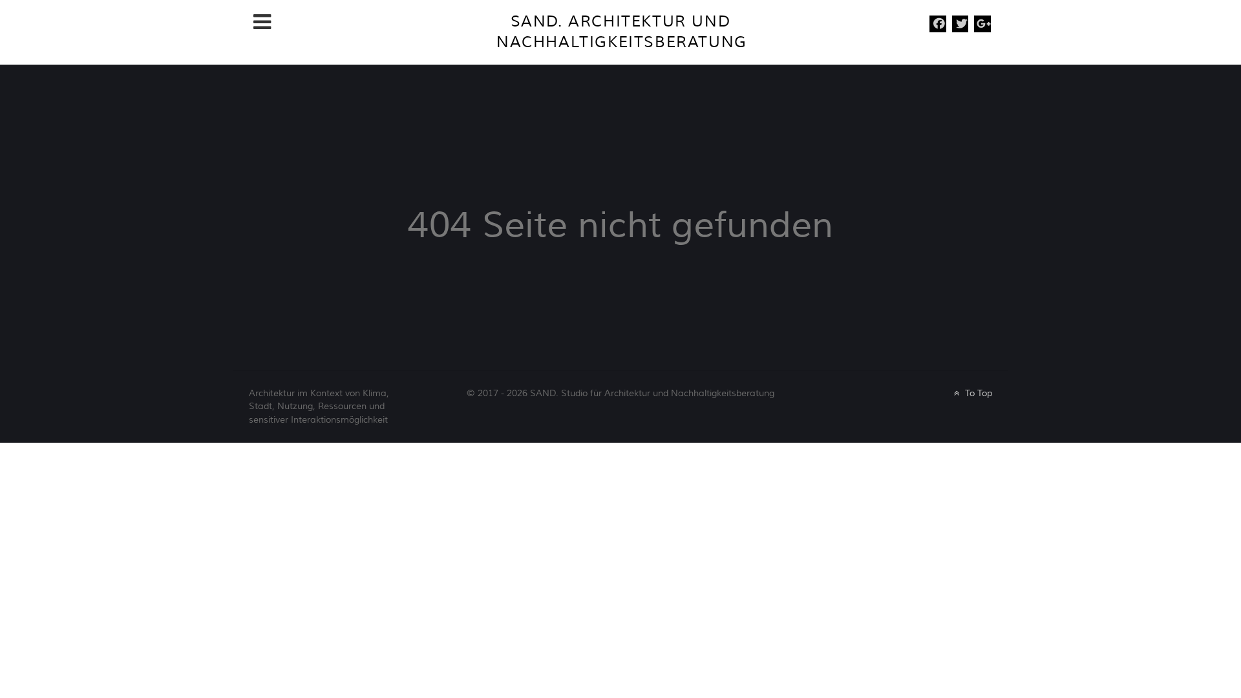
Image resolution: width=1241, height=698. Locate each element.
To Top (977, 393)
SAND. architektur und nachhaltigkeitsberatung (621, 32)
